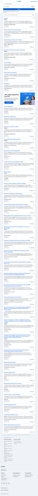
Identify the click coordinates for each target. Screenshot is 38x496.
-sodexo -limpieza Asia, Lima (8, 455)
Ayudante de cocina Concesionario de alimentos (14, 49)
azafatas (6, 18)
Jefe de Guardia (7, 62)
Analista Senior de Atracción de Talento (12, 383)
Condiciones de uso (4, 487)
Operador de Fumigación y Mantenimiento (13, 193)
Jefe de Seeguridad (8, 106)
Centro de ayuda (4, 478)
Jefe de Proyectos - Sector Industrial (12, 394)
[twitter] (7, 483)
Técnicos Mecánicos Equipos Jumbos (12, 139)
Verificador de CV (28, 476)
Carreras (2, 476)
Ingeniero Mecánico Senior (10, 362)
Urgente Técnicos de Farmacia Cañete (12, 29)
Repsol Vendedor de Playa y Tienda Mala (13, 39)
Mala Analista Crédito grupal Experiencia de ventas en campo (17, 215)
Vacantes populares (17, 441)
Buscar (19, 9)
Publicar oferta (15, 476)
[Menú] (1, 1)
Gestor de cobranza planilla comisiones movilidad (15, 183)
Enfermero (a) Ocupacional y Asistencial (13, 297)
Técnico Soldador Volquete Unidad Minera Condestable (16, 204)
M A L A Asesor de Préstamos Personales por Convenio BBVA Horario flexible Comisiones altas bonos (17, 285)
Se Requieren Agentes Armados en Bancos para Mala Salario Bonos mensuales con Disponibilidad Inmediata (17, 274)
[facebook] (2, 483)
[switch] (33, 14)
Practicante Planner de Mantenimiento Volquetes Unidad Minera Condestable (16, 251)
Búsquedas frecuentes (7, 437)
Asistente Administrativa (9, 372)
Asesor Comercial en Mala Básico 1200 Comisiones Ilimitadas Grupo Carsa (17, 263)
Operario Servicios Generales (10, 72)
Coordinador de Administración (11, 414)
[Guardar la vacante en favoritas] (33, 18)
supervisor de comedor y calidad (11, 126)
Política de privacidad (4, 490)
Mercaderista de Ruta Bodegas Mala (12, 150)
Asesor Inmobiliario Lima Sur (10, 404)
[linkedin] (9, 483)
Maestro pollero (7, 171)
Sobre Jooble (3, 475)
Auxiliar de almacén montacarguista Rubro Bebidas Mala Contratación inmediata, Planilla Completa (16, 351)
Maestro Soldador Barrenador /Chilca (12, 424)
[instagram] (4, 483)
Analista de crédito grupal (9, 116)
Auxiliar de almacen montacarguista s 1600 (13, 161)
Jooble (7, 493)
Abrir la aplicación (34, 1)
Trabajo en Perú (4, 479)
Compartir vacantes (16, 475)
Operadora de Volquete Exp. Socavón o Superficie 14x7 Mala (17, 240)
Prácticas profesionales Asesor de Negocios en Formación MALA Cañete (17, 227)
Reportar (32, 26)
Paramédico (6, 83)
